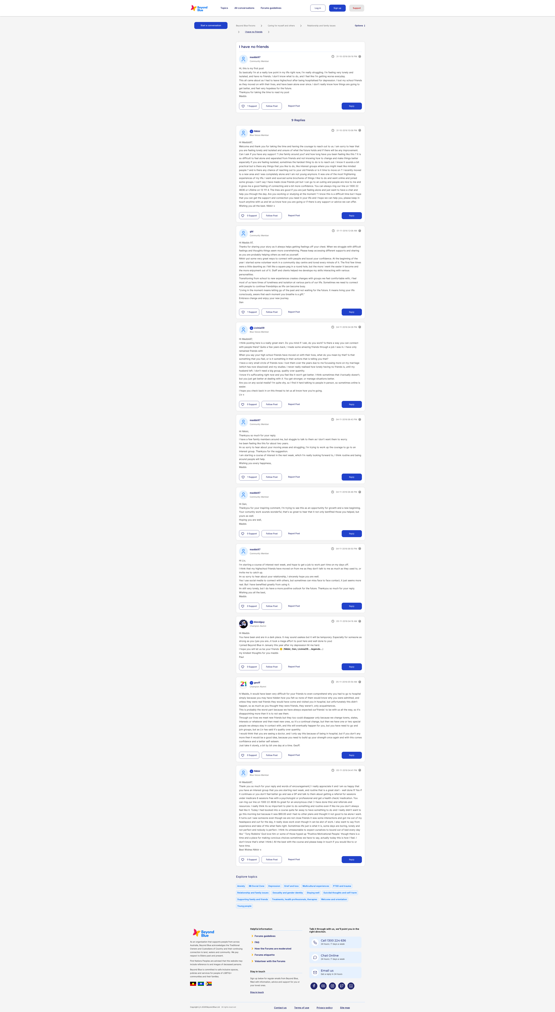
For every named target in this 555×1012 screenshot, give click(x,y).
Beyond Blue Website (203, 933)
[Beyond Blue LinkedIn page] (351, 991)
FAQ (257, 942)
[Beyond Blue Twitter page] (341, 991)
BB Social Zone (256, 886)
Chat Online (330, 955)
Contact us (280, 1007)
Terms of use (301, 1007)
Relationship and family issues (321, 25)
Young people (244, 906)
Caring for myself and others (281, 25)
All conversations (244, 8)
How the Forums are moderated (273, 948)
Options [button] (359, 25)
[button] (243, 106)
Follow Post (272, 106)
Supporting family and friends (252, 899)
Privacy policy (325, 1007)
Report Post (294, 106)
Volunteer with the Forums (270, 961)
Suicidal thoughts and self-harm (340, 892)
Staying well (313, 892)
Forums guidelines (271, 8)
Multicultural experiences (316, 886)
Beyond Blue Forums (203, 8)
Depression (274, 886)
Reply (351, 106)
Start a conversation (211, 25)
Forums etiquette (265, 954)
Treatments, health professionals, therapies (294, 899)
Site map (345, 1007)
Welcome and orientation (334, 899)
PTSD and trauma (342, 886)
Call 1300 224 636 (333, 940)
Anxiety (241, 886)
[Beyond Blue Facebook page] (314, 991)
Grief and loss (291, 886)
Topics (224, 8)
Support (357, 8)
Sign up (337, 8)
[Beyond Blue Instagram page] (332, 991)
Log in (318, 8)
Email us (327, 970)
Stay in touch (257, 992)
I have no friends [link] (253, 32)
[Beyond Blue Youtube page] (323, 991)
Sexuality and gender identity (288, 892)
